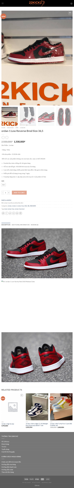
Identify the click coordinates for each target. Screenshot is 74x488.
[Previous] (5, 58)
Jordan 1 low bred (19, 209)
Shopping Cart (47, 482)
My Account (26, 482)
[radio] (3, 184)
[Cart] (71, 3)
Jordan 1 (14, 206)
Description (5, 225)
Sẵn (17, 127)
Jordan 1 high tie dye (7, 424)
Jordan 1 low (20, 206)
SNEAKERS (10, 127)
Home (3, 127)
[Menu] (2, 3)
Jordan (22, 127)
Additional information (21, 225)
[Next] (68, 58)
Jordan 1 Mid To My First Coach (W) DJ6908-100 (61, 424)
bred (6, 209)
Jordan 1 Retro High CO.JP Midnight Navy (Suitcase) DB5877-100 (37, 424)
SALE (25, 206)
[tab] (5, 225)
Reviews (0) (34, 225)
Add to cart (19, 192)
